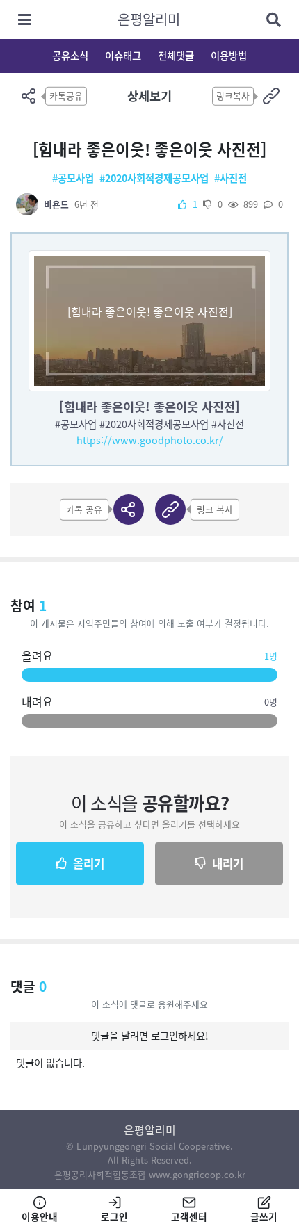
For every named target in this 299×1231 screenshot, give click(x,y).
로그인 (114, 1216)
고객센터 (189, 1216)
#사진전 (230, 178)
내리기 (227, 863)
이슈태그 (123, 55)
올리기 (88, 863)
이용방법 (229, 55)
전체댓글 (176, 55)
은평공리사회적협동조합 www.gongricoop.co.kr (149, 1174)
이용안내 (40, 1216)
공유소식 (70, 55)
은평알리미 (149, 19)
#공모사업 (73, 178)
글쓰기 (263, 1216)
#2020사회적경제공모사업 (154, 178)
